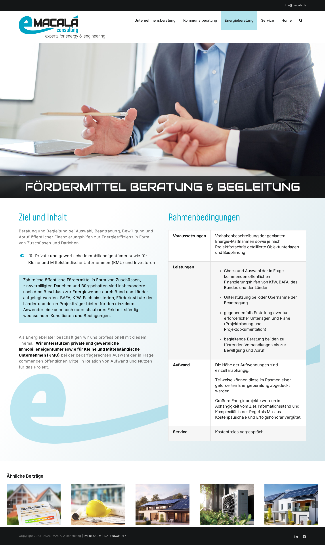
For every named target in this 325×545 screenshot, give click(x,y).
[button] (300, 20)
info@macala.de (295, 5)
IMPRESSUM (92, 535)
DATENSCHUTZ (115, 535)
